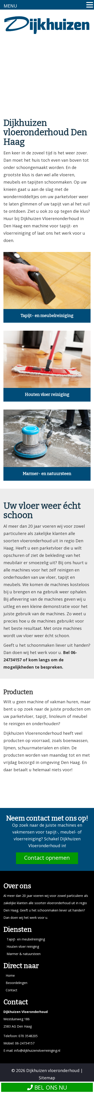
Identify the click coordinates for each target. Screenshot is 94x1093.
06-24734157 (24, 1043)
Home (10, 975)
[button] (89, 5)
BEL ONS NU (50, 1087)
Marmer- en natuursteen (47, 473)
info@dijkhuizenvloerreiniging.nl (37, 1050)
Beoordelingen (16, 983)
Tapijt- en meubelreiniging (47, 315)
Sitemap (47, 1077)
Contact (11, 990)
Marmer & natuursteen (24, 954)
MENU (10, 6)
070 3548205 (28, 1036)
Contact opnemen (47, 857)
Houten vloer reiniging (47, 394)
